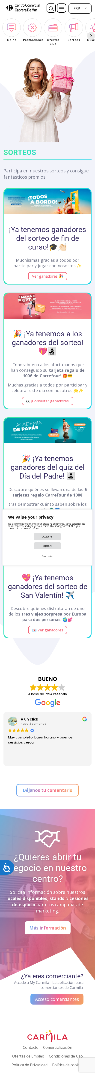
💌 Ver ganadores (47, 630)
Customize (47, 556)
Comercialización (57, 1047)
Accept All (47, 536)
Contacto (31, 1047)
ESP (77, 8)
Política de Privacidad (30, 1064)
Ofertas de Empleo (28, 1056)
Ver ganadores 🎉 (47, 276)
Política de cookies (68, 1064)
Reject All (47, 545)
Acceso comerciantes (57, 999)
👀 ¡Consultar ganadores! (47, 401)
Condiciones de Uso (66, 1056)
